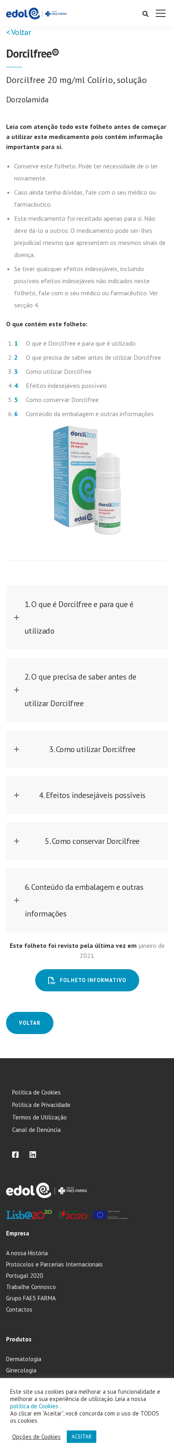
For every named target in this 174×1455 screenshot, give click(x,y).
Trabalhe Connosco (31, 1287)
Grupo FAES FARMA (31, 1298)
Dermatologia (23, 1359)
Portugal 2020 (24, 1275)
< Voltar (18, 32)
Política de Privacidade (41, 1105)
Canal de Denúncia (36, 1130)
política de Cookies (35, 1406)
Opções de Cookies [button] (36, 1436)
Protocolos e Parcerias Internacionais (54, 1264)
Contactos (19, 1309)
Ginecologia (21, 1370)
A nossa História (27, 1253)
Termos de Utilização (39, 1117)
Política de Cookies (36, 1092)
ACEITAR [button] (81, 1436)
